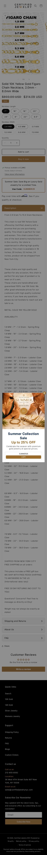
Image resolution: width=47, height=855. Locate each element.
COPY (23, 457)
